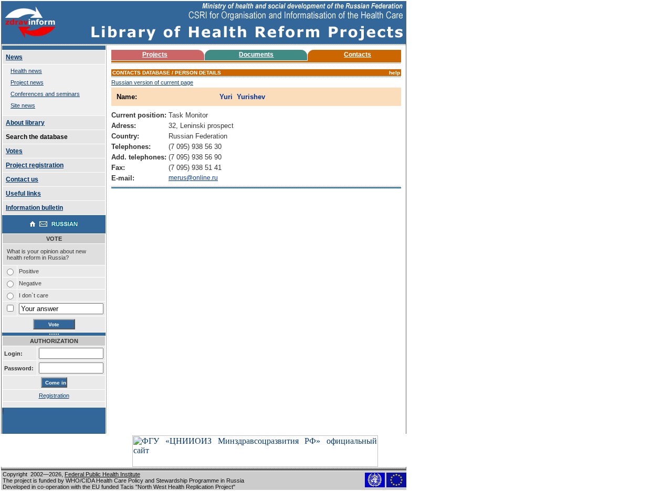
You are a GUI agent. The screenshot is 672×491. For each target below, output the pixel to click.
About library (25, 122)
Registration (54, 395)
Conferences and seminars (45, 94)
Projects (154, 54)
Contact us (22, 179)
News (14, 57)
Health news (26, 71)
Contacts (357, 54)
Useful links (23, 193)
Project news (27, 82)
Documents (256, 54)
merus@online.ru (193, 178)
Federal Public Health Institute (102, 474)
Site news (22, 105)
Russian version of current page (152, 82)
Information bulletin (34, 207)
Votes (14, 151)
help (394, 73)
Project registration (35, 165)
